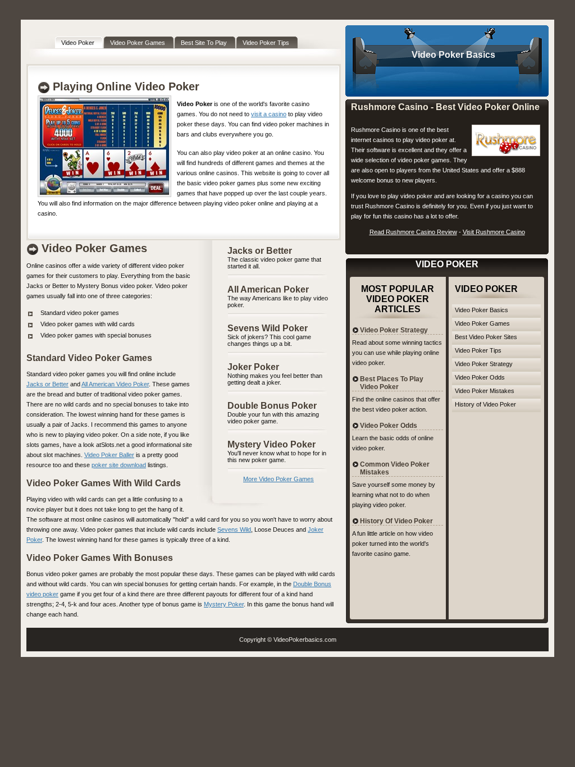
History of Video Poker (485, 404)
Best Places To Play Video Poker (391, 383)
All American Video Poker (115, 384)
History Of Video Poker (396, 521)
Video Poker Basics (481, 310)
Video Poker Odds (480, 377)
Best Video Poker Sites (486, 337)
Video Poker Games (482, 323)
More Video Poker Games (278, 479)
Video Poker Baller (109, 454)
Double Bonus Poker (272, 405)
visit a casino (268, 114)
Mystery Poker (224, 604)
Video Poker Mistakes (484, 390)
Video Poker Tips (478, 350)
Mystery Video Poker (271, 444)
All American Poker (268, 289)
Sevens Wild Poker (267, 328)
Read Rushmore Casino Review (413, 232)
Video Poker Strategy (484, 363)
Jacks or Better (259, 250)
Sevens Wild (234, 529)
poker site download (119, 465)
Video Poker (438, 55)
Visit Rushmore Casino (494, 232)
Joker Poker (253, 367)
